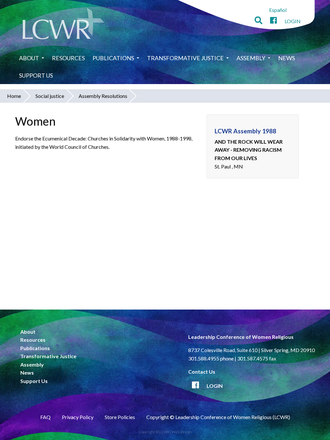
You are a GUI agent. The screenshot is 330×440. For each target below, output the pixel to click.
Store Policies (120, 417)
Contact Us (201, 371)
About (29, 58)
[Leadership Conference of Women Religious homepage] (63, 24)
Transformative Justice (185, 58)
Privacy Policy (77, 417)
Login (293, 21)
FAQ (45, 417)
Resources (68, 58)
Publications (113, 58)
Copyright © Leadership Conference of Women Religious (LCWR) (218, 417)
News (286, 58)
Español (277, 10)
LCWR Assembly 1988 (245, 131)
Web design (182, 432)
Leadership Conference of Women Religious (241, 337)
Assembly (251, 58)
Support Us (36, 75)
